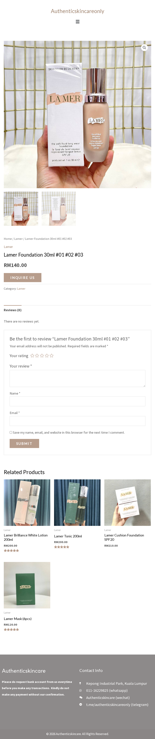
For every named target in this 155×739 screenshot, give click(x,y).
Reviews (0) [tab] (13, 310)
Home (8, 239)
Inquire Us (22, 277)
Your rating (19, 355)
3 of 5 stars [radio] (42, 356)
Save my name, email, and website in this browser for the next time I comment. (69, 432)
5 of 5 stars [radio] (52, 356)
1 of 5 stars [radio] (32, 356)
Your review (21, 366)
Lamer (18, 239)
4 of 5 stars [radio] (47, 356)
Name (15, 393)
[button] (77, 21)
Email (15, 413)
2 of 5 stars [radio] (37, 356)
